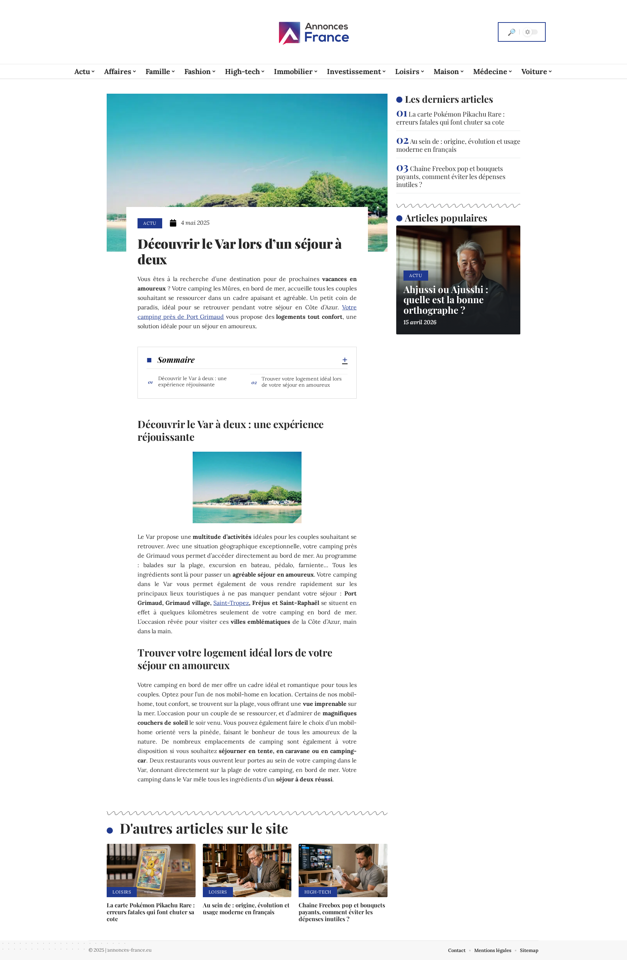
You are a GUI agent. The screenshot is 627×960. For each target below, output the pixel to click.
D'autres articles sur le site (204, 828)
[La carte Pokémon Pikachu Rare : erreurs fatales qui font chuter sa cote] (151, 870)
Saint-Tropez (231, 602)
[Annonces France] (313, 32)
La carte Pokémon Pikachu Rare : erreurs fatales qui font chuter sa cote (151, 912)
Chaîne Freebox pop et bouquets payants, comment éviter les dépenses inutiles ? (342, 912)
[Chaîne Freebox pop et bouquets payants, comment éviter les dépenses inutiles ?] (343, 870)
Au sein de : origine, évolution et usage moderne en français (246, 908)
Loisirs (121, 892)
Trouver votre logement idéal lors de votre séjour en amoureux (301, 381)
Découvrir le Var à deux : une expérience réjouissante (192, 381)
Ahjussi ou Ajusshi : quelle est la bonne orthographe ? (445, 299)
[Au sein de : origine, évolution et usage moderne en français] (247, 870)
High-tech (317, 892)
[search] (512, 32)
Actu (149, 223)
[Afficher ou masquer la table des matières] (271, 359)
